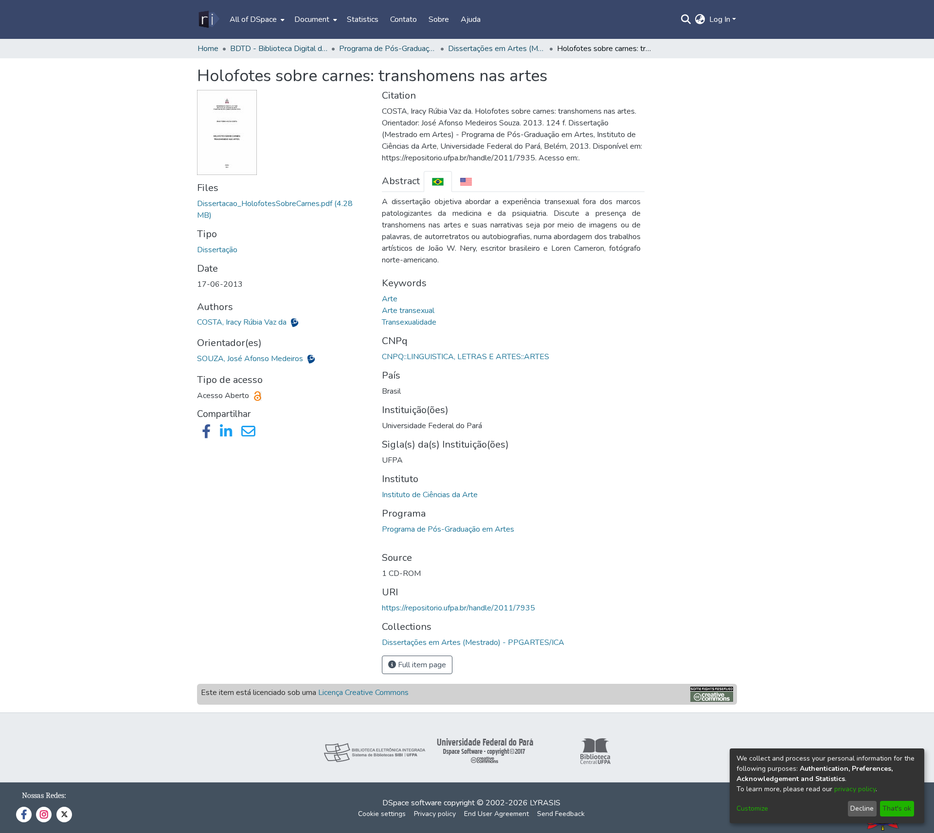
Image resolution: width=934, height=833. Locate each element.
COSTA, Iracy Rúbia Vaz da (242, 322)
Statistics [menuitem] (362, 19)
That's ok (896, 808)
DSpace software (412, 803)
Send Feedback (561, 813)
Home (208, 48)
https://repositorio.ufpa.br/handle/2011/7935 (458, 608)
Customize (752, 808)
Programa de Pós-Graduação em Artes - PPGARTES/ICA (387, 48)
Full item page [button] (421, 664)
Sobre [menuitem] (439, 19)
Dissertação (217, 249)
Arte (389, 299)
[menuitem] (256, 19)
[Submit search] (686, 19)
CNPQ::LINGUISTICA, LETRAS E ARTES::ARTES (465, 356)
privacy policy (855, 789)
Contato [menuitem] (403, 19)
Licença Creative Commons (363, 692)
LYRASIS (545, 803)
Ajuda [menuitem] (471, 19)
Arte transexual (408, 310)
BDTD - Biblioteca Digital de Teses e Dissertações (278, 48)
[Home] (208, 19)
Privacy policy (435, 813)
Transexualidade (409, 322)
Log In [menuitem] (719, 19)
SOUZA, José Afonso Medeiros (251, 358)
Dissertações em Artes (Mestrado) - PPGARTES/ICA (496, 48)
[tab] (438, 181)
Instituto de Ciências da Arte (430, 494)
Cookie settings (382, 813)
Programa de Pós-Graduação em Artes (448, 529)
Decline (862, 808)
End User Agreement (496, 813)
